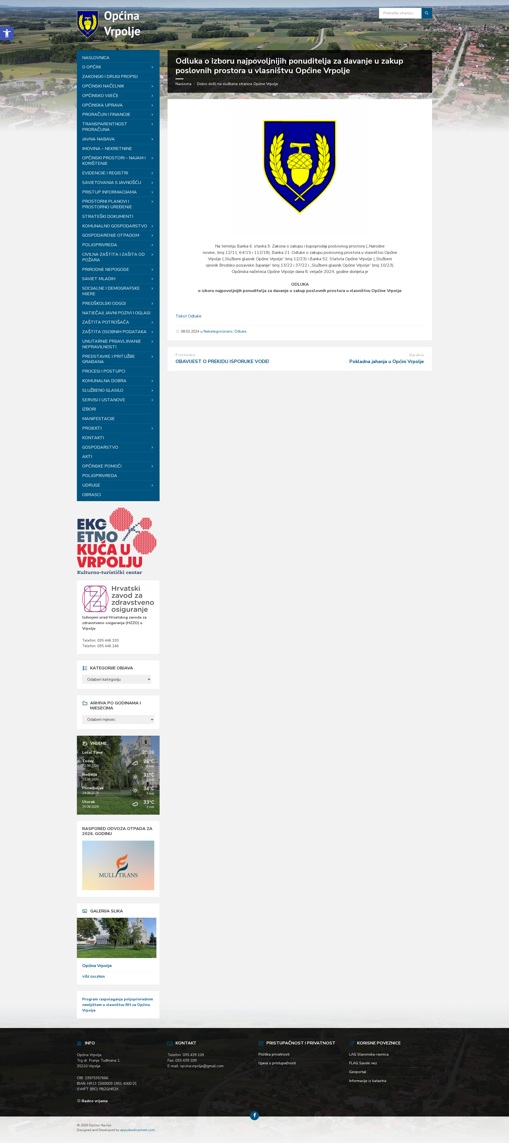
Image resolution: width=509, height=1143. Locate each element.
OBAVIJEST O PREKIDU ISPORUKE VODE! (222, 361)
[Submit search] (427, 13)
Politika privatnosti (273, 1054)
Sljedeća (416, 355)
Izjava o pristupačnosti (277, 1063)
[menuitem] (118, 58)
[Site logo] (110, 39)
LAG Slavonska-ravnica (369, 1054)
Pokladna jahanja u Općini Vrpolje (386, 361)
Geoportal (357, 1071)
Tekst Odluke (188, 316)
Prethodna (185, 355)
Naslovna (183, 83)
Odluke (240, 331)
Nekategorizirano (218, 331)
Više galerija (93, 976)
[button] (7, 33)
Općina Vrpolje (97, 966)
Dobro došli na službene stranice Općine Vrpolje (237, 83)
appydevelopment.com (137, 1130)
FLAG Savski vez (363, 1063)
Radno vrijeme (95, 1101)
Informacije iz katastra (367, 1080)
